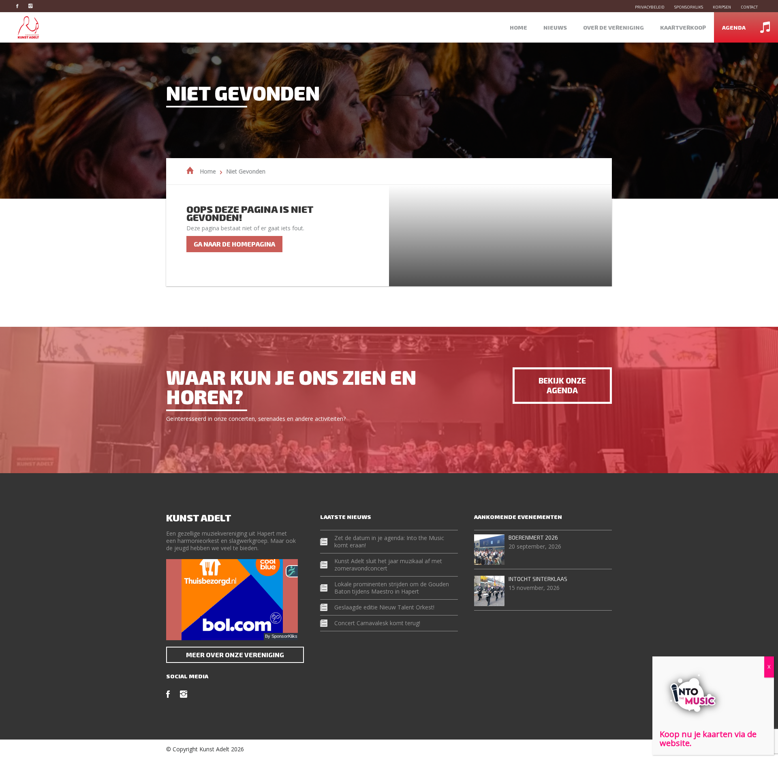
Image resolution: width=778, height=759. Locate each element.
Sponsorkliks (688, 6)
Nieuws (555, 27)
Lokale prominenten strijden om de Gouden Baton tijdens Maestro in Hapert (391, 587)
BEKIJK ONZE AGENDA (562, 385)
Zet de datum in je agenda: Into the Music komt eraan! (389, 541)
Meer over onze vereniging (235, 654)
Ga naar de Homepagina (234, 244)
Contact (749, 6)
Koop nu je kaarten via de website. (708, 738)
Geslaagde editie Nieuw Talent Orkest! (384, 607)
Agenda (734, 27)
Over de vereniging (613, 27)
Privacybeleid (650, 6)
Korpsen (722, 6)
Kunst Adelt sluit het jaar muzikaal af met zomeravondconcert (388, 564)
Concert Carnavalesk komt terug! (377, 623)
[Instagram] (34, 6)
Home (518, 27)
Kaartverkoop (683, 27)
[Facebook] (21, 6)
